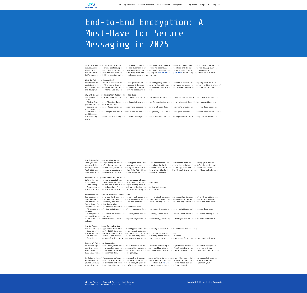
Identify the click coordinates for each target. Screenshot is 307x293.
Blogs (114, 285)
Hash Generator (129, 282)
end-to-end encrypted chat (170, 73)
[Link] (91, 5)
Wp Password (95, 282)
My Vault (105, 285)
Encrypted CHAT (92, 285)
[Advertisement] (153, 140)
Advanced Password (111, 282)
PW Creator (167, 263)
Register (127, 285)
